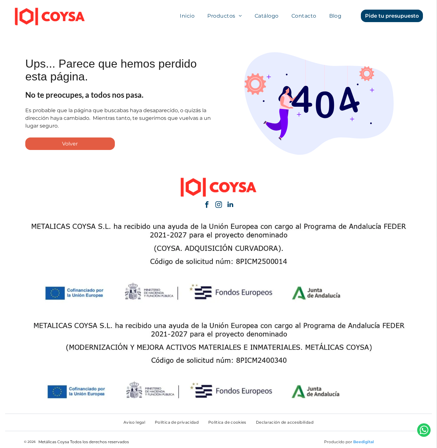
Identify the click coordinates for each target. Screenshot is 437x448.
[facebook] (207, 205)
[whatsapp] (424, 430)
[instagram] (218, 205)
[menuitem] (187, 16)
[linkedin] (230, 205)
